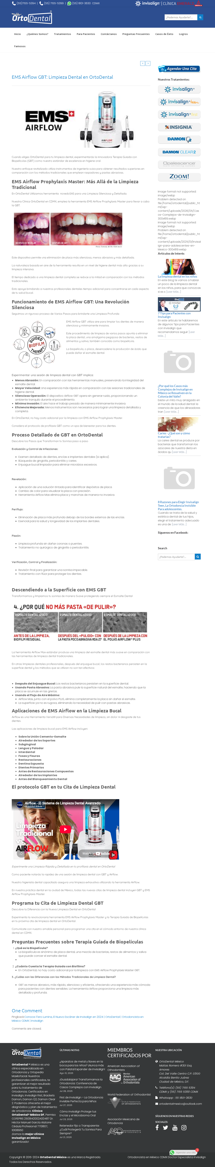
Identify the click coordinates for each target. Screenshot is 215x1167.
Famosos (20, 46)
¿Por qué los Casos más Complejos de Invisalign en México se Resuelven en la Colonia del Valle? (175, 391)
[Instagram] (185, 1127)
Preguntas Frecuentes (136, 34)
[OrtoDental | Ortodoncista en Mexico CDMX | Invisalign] (44, 17)
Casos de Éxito (164, 34)
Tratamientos (62, 34)
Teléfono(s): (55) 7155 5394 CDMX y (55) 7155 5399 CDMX (178, 1090)
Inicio (17, 34)
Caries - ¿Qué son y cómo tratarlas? (174, 435)
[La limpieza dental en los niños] (179, 267)
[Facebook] (158, 1127)
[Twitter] (167, 1127)
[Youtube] (176, 1127)
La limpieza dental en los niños (177, 276)
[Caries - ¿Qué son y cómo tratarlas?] (179, 424)
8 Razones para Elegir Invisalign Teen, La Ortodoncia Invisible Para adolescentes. (178, 505)
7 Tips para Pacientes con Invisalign (174, 315)
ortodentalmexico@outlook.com (180, 1104)
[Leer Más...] (173, 292)
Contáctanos (109, 34)
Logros (183, 34)
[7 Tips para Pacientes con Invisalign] (179, 304)
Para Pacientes (86, 34)
